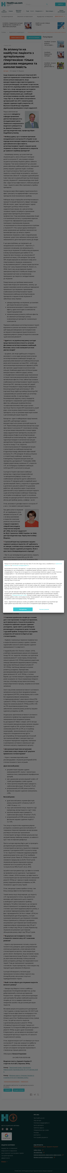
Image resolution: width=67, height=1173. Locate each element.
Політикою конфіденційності (20, 565)
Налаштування (44, 609)
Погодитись (23, 609)
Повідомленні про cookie (19, 595)
